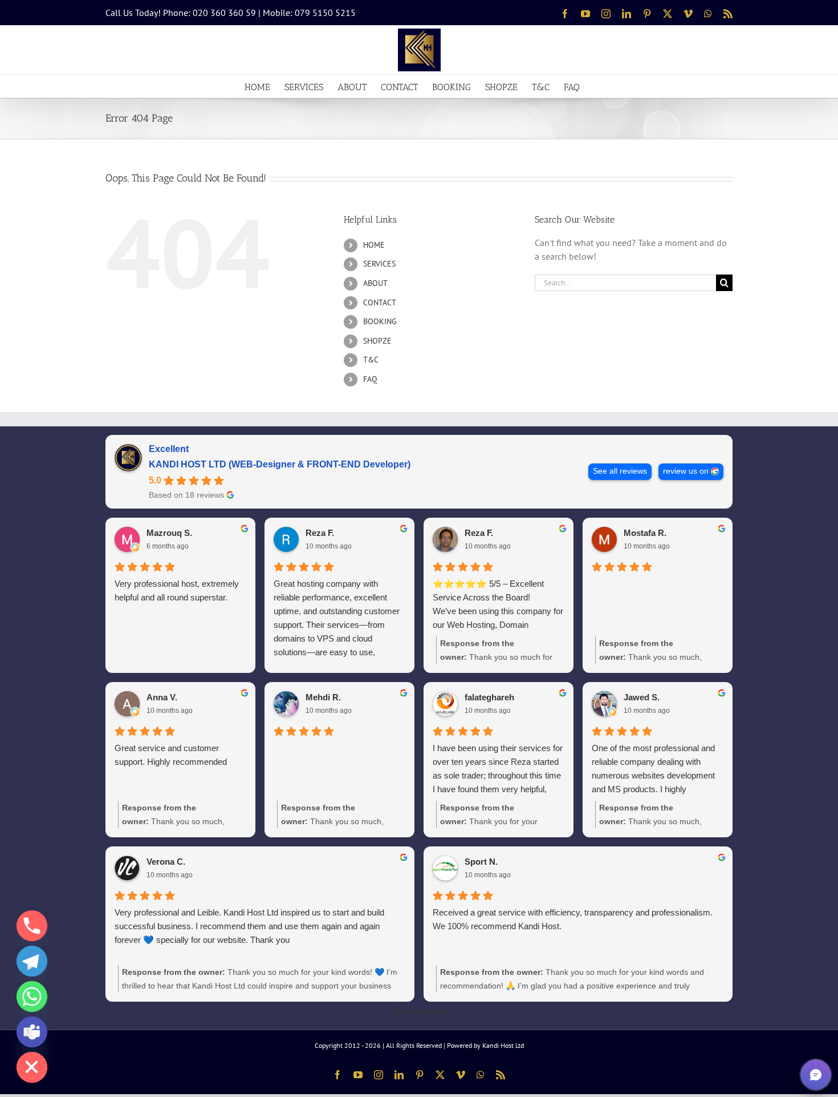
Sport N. (481, 861)
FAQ (370, 379)
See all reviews (620, 471)
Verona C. (166, 861)
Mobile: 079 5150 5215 (309, 12)
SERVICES (379, 264)
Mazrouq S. (169, 533)
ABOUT (375, 283)
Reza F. (320, 533)
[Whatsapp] (32, 996)
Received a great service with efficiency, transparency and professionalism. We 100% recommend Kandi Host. (573, 919)
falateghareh (489, 697)
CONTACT (379, 302)
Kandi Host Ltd (503, 1045)
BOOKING (380, 321)
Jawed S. (642, 697)
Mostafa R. (645, 533)
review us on (686, 471)
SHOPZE (377, 341)
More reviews (419, 1011)
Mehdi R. (323, 697)
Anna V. (162, 697)
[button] (815, 1074)
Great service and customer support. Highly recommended (171, 755)
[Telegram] (32, 961)
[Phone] (32, 925)
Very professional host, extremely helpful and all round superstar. (177, 590)
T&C (371, 359)
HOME (374, 245)
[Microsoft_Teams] (32, 1032)
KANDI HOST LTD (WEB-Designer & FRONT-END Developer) (279, 464)
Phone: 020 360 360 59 (209, 12)
